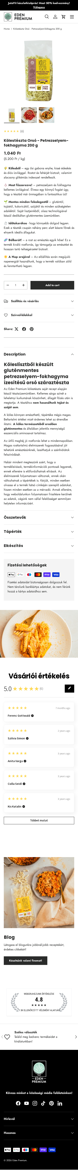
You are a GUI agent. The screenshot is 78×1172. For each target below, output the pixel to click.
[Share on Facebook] (24, 329)
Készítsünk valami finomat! (25, 960)
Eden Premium (19, 1160)
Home (7, 29)
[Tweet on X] (16, 329)
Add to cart (52, 285)
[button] (63, 17)
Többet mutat (39, 820)
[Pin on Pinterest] (31, 329)
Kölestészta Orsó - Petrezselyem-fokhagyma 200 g (37, 29)
